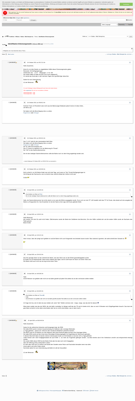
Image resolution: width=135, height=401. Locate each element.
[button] (41, 6)
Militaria (17, 36)
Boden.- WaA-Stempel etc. (27, 36)
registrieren (26, 17)
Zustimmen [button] (126, 4)
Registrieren (26, 113)
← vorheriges (108, 54)
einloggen (18, 17)
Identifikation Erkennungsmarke (46, 36)
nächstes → (130, 54)
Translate (130, 24)
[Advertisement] (67, 30)
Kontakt (87, 390)
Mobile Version (94, 390)
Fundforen (11, 36)
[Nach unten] (130, 62)
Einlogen (36, 113)
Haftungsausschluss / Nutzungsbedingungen (50, 390)
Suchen (129, 20)
